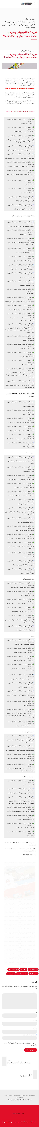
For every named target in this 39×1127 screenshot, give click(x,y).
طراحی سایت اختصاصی (22, 973)
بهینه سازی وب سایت (33, 969)
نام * (36, 1012)
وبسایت (35, 1028)
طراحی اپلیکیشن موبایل (13, 969)
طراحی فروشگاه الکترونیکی (23, 22)
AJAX (19, 819)
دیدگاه (35, 992)
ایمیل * (35, 1020)
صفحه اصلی (29, 19)
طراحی (32, 414)
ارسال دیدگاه (30, 1050)
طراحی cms (23, 969)
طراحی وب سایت (15, 101)
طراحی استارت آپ (33, 973)
